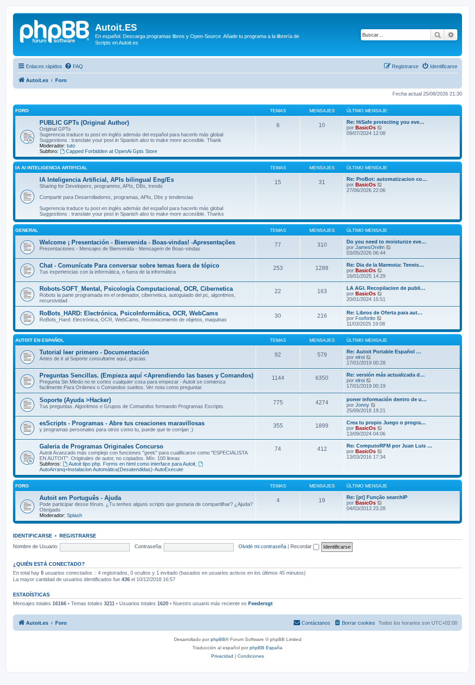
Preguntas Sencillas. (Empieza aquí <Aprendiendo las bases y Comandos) (146, 375)
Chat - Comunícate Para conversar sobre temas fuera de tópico (129, 265)
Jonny (362, 405)
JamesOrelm (370, 247)
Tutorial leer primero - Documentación (94, 352)
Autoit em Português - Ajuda (80, 497)
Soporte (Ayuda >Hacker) (75, 400)
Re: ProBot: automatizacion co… (387, 179)
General (26, 230)
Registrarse (77, 535)
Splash (74, 515)
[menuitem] (73, 66)
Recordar (301, 546)
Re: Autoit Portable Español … (384, 351)
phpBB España (266, 647)
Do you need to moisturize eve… (386, 241)
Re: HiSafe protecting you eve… (385, 122)
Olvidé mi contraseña (262, 546)
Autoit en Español (39, 340)
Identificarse (32, 535)
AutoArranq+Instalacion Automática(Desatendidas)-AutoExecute (111, 469)
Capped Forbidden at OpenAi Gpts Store (111, 151)
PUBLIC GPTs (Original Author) (84, 122)
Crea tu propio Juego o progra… (386, 422)
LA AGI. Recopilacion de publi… (386, 288)
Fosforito (365, 318)
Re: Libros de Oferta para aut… (385, 312)
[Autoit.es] (55, 30)
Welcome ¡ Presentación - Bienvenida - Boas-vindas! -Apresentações (137, 242)
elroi (360, 357)
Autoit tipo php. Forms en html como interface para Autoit (132, 464)
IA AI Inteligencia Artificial (51, 167)
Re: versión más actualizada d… (386, 375)
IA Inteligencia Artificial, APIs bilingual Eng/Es (106, 179)
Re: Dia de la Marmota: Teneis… (385, 265)
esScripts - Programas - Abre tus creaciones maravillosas (122, 423)
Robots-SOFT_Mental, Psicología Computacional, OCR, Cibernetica (136, 288)
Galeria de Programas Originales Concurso (101, 446)
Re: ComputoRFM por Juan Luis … (389, 445)
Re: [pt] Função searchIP (377, 497)
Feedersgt (260, 603)
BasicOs (365, 127)
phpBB (218, 639)
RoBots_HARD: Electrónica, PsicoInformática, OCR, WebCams (128, 313)
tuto (71, 145)
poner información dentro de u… (387, 399)
